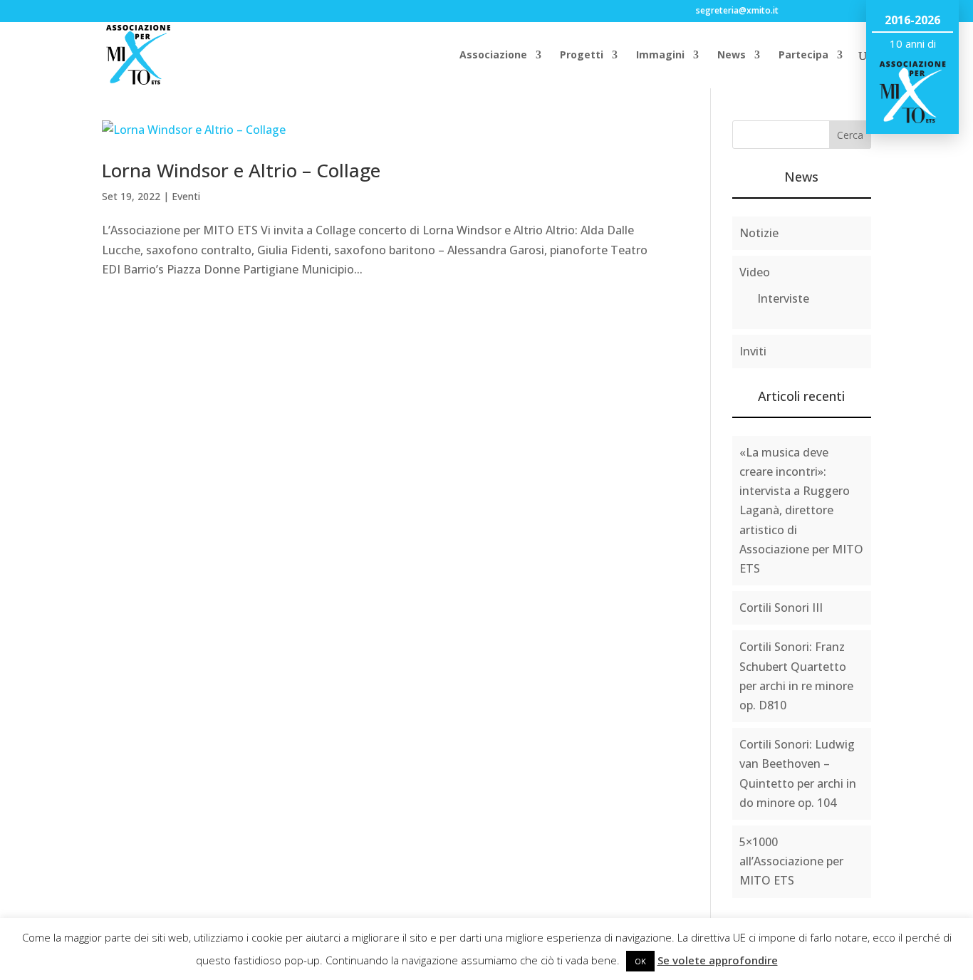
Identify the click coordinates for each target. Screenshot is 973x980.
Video (754, 272)
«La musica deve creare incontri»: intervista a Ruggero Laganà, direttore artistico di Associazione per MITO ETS (801, 510)
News (731, 55)
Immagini (660, 55)
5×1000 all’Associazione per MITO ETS (791, 861)
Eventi (186, 196)
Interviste (783, 298)
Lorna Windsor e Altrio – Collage (241, 170)
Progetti (581, 55)
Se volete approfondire (717, 960)
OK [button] (640, 961)
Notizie (759, 233)
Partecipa (803, 55)
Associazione (493, 55)
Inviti (752, 351)
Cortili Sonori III (781, 607)
